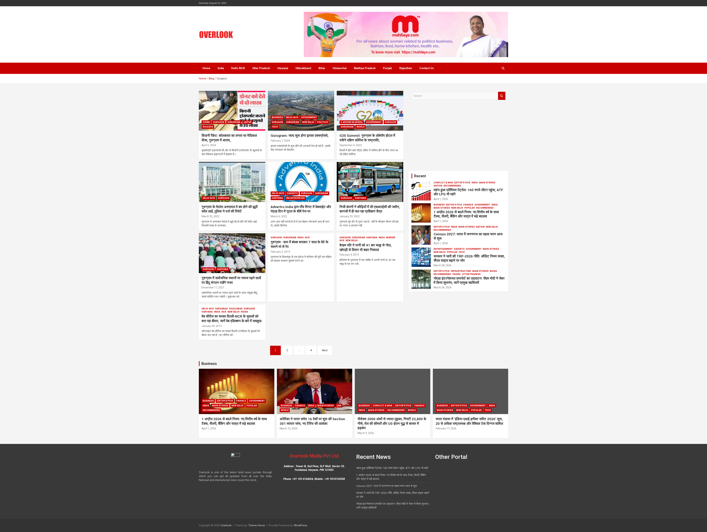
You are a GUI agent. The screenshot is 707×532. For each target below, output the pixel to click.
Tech (275, 126)
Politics (322, 122)
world (361, 126)
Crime (206, 122)
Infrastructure (461, 271)
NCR (307, 237)
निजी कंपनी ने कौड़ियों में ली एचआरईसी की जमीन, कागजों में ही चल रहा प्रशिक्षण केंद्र (370, 209)
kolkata (208, 126)
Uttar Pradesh (261, 68)
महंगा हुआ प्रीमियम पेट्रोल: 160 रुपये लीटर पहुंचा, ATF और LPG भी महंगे (468, 192)
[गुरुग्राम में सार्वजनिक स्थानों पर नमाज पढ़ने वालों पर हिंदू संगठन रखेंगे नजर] (232, 253)
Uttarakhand (303, 68)
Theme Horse (256, 525)
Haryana (282, 68)
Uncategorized (295, 198)
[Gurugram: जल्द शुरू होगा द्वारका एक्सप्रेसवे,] (301, 111)
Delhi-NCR (238, 68)
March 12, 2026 (289, 428)
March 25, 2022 (210, 216)
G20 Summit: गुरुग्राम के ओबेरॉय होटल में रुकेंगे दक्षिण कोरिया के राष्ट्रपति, (367, 137)
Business (277, 117)
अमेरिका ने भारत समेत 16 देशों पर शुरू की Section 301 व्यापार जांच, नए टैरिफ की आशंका (312, 421)
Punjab (387, 68)
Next (325, 350)
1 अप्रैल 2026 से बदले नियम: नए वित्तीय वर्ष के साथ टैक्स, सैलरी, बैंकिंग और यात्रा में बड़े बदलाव (466, 214)
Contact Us (426, 68)
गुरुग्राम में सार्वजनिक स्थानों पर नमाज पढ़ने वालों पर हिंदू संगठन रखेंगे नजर (231, 280)
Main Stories (487, 182)
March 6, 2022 (279, 216)
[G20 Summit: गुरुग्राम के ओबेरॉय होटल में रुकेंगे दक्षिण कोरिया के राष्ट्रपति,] (370, 111)
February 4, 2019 (349, 254)
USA (339, 405)
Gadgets (292, 193)
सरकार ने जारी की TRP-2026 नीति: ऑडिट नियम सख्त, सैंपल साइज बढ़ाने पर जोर (469, 258)
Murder (390, 237)
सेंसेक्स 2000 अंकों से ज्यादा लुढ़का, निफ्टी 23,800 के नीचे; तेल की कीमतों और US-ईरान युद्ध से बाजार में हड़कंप (392, 423)
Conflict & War (443, 182)
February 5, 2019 (280, 251)
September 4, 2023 (351, 145)
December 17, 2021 (213, 287)
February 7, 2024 (280, 140)
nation (438, 185)
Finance (468, 204)
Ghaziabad (235, 308)
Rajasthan (405, 68)
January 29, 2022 (350, 216)
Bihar (322, 68)
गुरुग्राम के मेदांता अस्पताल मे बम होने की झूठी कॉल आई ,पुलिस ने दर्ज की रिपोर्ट (230, 209)
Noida (244, 312)
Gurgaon (218, 122)
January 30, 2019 (212, 326)
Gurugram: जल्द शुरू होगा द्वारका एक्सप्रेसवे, (299, 135)
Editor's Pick (462, 182)
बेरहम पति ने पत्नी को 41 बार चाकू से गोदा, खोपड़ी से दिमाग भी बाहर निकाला (366, 247)
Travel (456, 274)
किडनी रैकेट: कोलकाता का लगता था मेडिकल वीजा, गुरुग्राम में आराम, (229, 137)
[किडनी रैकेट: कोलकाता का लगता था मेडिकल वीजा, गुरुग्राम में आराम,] (232, 111)
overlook (297, 251)
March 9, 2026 (366, 433)
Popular (469, 208)
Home (206, 68)
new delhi (308, 122)
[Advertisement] (458, 137)
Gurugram (233, 122)
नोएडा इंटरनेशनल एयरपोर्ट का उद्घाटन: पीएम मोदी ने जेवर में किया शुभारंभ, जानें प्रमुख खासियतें (469, 280)
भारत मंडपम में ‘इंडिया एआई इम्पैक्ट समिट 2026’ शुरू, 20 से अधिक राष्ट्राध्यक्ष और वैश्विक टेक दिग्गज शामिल (469, 421)
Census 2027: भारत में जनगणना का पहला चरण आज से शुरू (468, 236)
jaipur (247, 122)
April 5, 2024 (209, 145)
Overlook (226, 525)
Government (309, 117)
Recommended (452, 185)
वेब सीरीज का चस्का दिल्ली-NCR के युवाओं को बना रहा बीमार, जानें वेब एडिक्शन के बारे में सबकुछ (231, 318)
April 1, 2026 (441, 199)
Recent (420, 176)
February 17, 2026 (446, 428)
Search (501, 96)
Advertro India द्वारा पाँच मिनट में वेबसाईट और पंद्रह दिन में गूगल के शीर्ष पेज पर (301, 209)
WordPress (300, 525)
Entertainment (443, 249)
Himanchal (340, 68)
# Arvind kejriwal (352, 122)
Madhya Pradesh (365, 68)
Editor (221, 145)
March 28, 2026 (442, 265)
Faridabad (221, 308)
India (221, 68)
